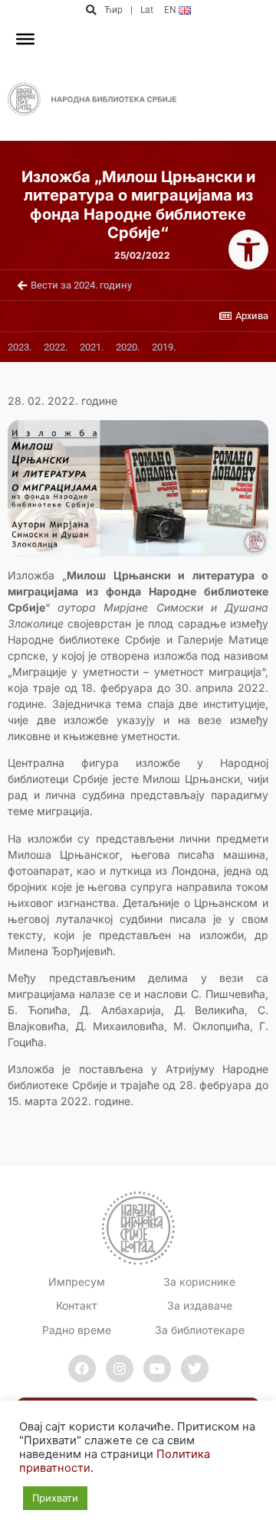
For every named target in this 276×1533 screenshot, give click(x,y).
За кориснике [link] (199, 1281)
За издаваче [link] (199, 1305)
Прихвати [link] (55, 1498)
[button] (90, 10)
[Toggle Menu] (25, 39)
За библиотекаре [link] (200, 1329)
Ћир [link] (113, 10)
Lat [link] (146, 10)
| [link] (131, 10)
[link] (248, 249)
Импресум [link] (76, 1281)
